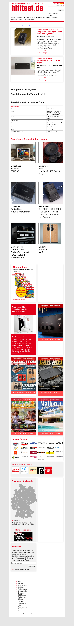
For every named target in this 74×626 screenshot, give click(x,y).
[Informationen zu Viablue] (41, 458)
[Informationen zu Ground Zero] (41, 448)
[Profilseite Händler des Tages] (23, 540)
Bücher (20, 583)
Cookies (20, 609)
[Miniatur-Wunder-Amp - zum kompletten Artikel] (24, 41)
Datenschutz (22, 607)
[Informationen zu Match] (24, 453)
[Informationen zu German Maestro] (33, 448)
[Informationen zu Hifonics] (59, 448)
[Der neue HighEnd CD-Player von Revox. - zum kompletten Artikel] (24, 69)
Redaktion (21, 587)
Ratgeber (14, 20)
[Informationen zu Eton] (24, 448)
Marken (39, 17)
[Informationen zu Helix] (50, 448)
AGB (19, 605)
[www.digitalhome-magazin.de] (15, 475)
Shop (20, 20)
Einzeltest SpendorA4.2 (43, 249)
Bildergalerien (23, 591)
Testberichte (20, 17)
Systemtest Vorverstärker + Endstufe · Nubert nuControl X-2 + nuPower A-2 (20, 252)
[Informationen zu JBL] (15, 453)
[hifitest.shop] (48, 475)
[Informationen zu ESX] (15, 448)
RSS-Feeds (22, 595)
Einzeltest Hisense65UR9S (16, 168)
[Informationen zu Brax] (41, 444)
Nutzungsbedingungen (26, 613)
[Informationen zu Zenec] (59, 458)
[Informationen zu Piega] (59, 453)
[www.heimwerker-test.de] (33, 475)
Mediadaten (22, 603)
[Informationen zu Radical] (15, 458)
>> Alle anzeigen (42, 53)
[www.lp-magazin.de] (40, 475)
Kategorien (47, 17)
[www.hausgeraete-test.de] (24, 475)
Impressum (22, 601)
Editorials (21, 599)
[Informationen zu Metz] (33, 453)
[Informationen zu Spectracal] (24, 458)
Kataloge (21, 593)
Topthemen (22, 597)
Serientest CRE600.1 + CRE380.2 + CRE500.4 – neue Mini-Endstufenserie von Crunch (49, 212)
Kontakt (20, 611)
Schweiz (16, 520)
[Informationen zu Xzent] (50, 458)
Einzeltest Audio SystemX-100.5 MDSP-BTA (20, 209)
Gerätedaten (22, 589)
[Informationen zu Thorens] (33, 458)
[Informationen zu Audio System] (24, 444)
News (13, 17)
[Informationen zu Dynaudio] (50, 444)
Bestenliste (31, 17)
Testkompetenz (23, 585)
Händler (55, 17)
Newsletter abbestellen (21, 570)
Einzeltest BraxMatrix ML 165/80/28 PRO (49, 169)
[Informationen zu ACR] (15, 444)
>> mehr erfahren (19, 299)
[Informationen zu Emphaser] (59, 444)
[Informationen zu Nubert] (50, 453)
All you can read (29, 20)
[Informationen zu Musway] (41, 453)
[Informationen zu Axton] (33, 444)
